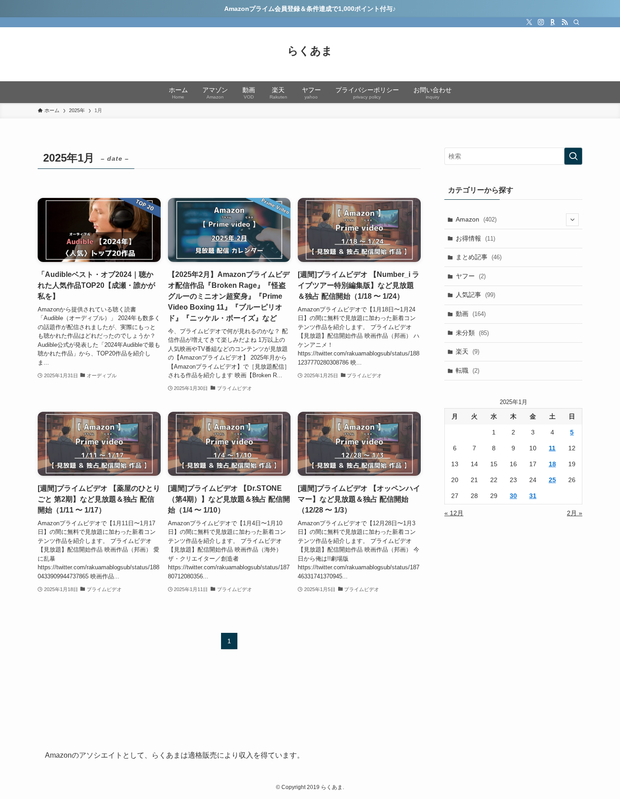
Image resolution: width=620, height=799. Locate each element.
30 (513, 495)
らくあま (310, 50)
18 (552, 464)
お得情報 (475, 238)
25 (552, 479)
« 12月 (453, 513)
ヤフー (471, 276)
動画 (471, 313)
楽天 (467, 351)
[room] (553, 22)
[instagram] (541, 22)
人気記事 (475, 294)
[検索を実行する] (573, 156)
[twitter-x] (529, 22)
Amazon (476, 219)
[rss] (565, 22)
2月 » (574, 513)
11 (552, 448)
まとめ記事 (479, 257)
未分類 (472, 332)
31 (532, 495)
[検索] (576, 22)
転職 (467, 370)
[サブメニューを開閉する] (572, 219)
